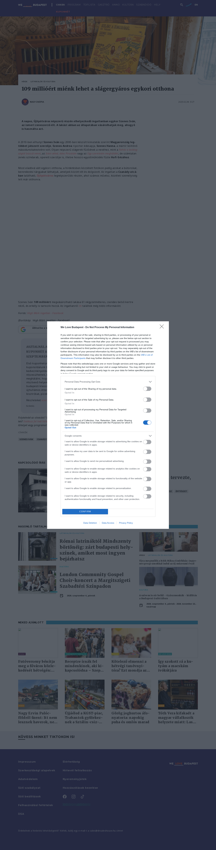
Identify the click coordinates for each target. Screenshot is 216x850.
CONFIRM (85, 511)
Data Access (108, 523)
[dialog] (108, 425)
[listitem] (108, 381)
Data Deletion (90, 523)
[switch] (147, 389)
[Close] (163, 327)
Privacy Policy (126, 523)
